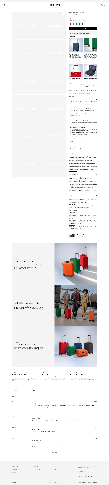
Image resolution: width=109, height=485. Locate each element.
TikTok (56, 469)
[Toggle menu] (4, 5)
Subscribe (79, 473)
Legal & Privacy (14, 482)
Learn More (90, 236)
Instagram (57, 466)
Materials (71, 153)
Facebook (57, 467)
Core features (72, 99)
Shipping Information (16, 469)
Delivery (71, 195)
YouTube (56, 470)
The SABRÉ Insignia (73, 174)
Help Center (14, 467)
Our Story (36, 466)
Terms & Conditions (15, 470)
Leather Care (37, 470)
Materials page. (62, 379)
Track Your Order (15, 466)
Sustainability (37, 469)
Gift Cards (14, 472)
